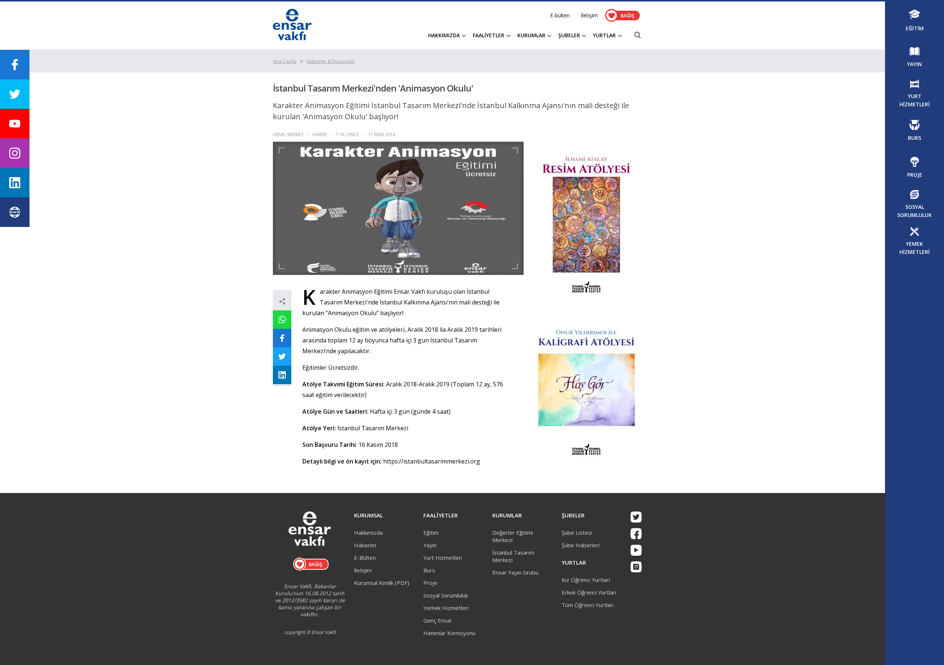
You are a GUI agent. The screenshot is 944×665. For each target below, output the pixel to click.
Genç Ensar (437, 620)
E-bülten (560, 15)
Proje (430, 582)
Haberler (365, 545)
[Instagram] (636, 566)
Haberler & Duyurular (331, 61)
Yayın (430, 545)
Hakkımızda (368, 532)
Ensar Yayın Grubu (515, 572)
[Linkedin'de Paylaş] (282, 375)
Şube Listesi (577, 532)
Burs (429, 570)
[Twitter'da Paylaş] (282, 356)
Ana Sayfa (284, 61)
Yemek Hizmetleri (446, 607)
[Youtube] (636, 550)
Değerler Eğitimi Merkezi (512, 536)
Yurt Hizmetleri (442, 557)
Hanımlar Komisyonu (449, 633)
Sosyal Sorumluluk (445, 595)
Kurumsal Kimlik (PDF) (381, 582)
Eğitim (431, 532)
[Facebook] (636, 533)
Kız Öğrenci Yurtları (586, 579)
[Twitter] (636, 517)
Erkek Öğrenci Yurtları (589, 592)
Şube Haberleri (581, 545)
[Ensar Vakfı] (292, 38)
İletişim (589, 15)
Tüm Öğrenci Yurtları (588, 605)
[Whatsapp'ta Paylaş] (282, 319)
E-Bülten (365, 557)
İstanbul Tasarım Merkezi (513, 556)
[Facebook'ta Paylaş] (282, 338)
